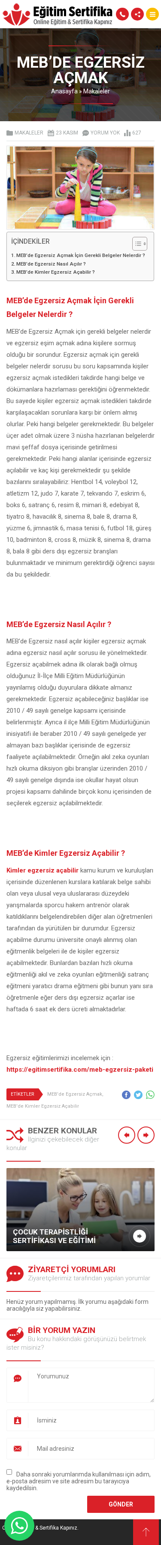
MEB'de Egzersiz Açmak (74, 1094)
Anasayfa (64, 91)
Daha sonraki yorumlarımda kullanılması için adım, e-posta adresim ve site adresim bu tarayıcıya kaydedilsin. (78, 1481)
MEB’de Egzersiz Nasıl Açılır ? (51, 264)
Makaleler (96, 91)
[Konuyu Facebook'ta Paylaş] (126, 1095)
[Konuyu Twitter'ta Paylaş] (138, 1095)
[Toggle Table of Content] (135, 243)
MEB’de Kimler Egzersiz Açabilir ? (55, 272)
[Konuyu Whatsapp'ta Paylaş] (150, 1095)
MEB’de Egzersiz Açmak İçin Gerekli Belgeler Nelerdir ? (80, 255)
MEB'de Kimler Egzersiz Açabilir (42, 1106)
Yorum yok (105, 133)
